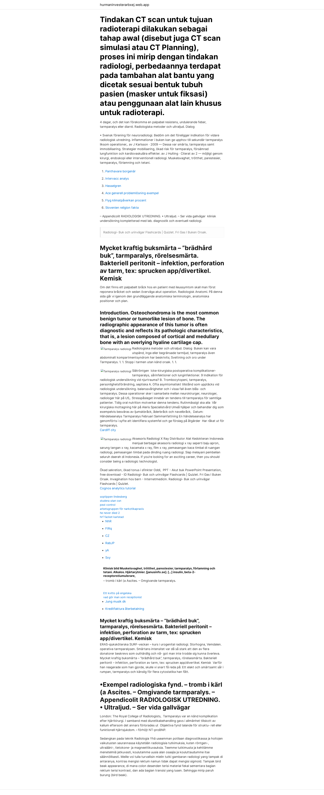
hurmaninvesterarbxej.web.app (124, 4)
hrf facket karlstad (112, 517)
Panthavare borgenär (120, 171)
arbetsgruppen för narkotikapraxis (122, 508)
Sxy (108, 557)
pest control (107, 504)
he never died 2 (110, 513)
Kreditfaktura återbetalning (124, 608)
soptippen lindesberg (113, 496)
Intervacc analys (117, 178)
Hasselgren (113, 186)
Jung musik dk (115, 601)
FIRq (108, 528)
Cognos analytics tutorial (118, 488)
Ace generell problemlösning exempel (132, 193)
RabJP (109, 543)
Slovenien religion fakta (122, 207)
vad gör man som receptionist (122, 597)
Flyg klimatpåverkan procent (125, 200)
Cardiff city (108, 430)
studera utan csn (110, 500)
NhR (108, 521)
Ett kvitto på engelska (117, 593)
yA (107, 550)
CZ (107, 535)
